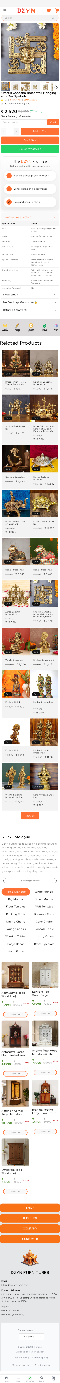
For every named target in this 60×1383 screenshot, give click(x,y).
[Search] (53, 18)
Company (30, 1228)
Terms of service (21, 1365)
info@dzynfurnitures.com (14, 1285)
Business (30, 1218)
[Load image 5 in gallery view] (45, 86)
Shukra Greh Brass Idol (15, 427)
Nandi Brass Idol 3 (42, 570)
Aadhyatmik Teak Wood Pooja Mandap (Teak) (13, 996)
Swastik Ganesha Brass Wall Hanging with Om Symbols (43, 614)
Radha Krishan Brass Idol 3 (41, 751)
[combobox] (30, 18)
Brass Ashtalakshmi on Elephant (15, 522)
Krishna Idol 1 (12, 750)
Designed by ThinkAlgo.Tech (30, 1351)
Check (53, 122)
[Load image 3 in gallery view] (25, 86)
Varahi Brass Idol (14, 660)
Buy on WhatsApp (30, 148)
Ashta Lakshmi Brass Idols (13, 613)
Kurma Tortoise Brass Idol (41, 478)
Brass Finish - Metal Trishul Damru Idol (15, 383)
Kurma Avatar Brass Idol (43, 522)
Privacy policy (41, 1357)
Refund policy (21, 1357)
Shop (30, 1207)
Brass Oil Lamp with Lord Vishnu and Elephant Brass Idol (43, 428)
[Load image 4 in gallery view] (35, 86)
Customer (30, 1239)
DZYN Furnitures (34, 1347)
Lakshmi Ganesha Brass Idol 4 (42, 383)
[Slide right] (56, 87)
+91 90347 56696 (10, 1310)
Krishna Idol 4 (12, 702)
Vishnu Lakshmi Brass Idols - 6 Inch (15, 796)
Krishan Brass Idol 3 (43, 660)
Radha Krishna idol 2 (43, 703)
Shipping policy (43, 1365)
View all (30, 815)
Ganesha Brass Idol (15, 477)
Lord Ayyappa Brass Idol (43, 796)
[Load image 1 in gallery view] (5, 86)
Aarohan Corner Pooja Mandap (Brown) (12, 1114)
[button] (5, 10)
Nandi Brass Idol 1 (14, 570)
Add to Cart (40, 131)
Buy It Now (30, 140)
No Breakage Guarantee (30, 881)
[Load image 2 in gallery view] (15, 86)
